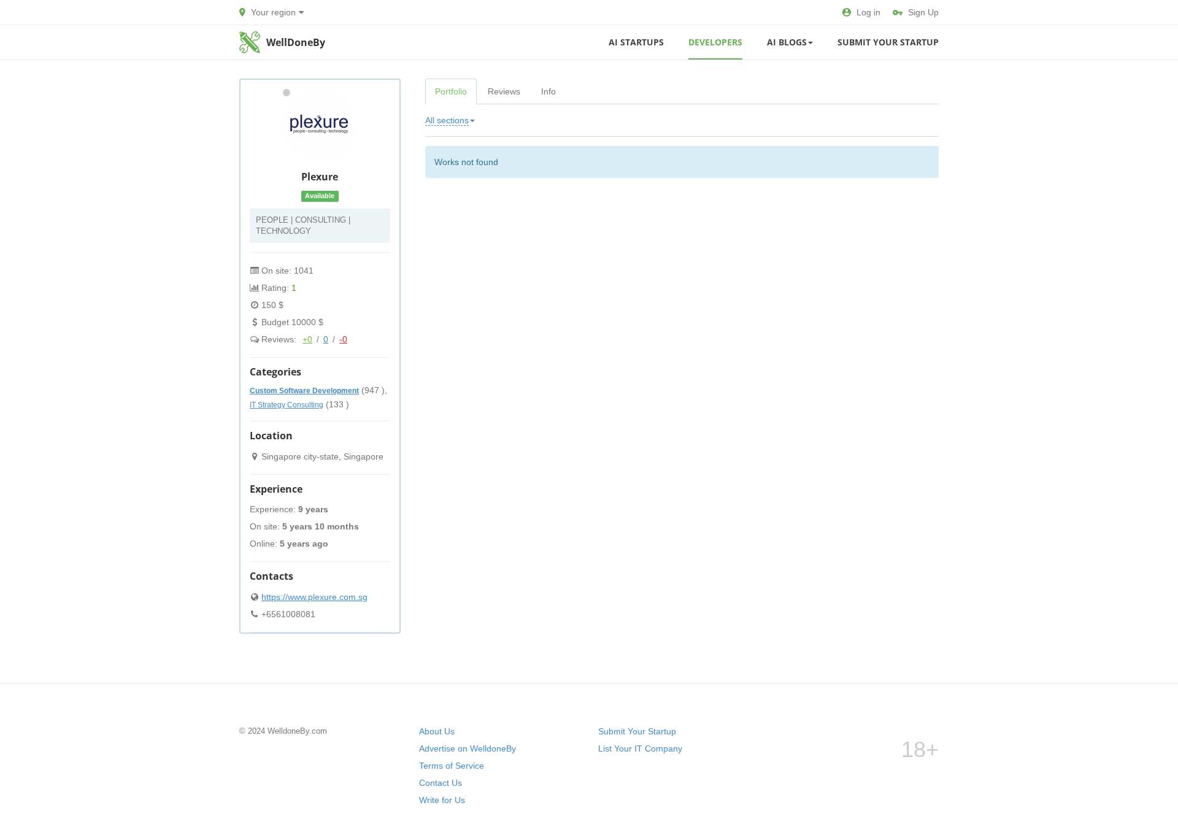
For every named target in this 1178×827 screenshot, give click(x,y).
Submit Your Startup (888, 42)
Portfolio (451, 91)
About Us (437, 731)
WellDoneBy (295, 42)
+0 (307, 339)
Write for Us (442, 800)
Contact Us (440, 783)
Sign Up (923, 12)
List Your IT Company (640, 748)
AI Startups (636, 42)
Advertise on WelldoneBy (467, 748)
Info (548, 91)
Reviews (504, 91)
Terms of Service (451, 766)
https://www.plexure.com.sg (314, 597)
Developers (715, 42)
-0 (343, 339)
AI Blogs (787, 42)
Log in (868, 12)
